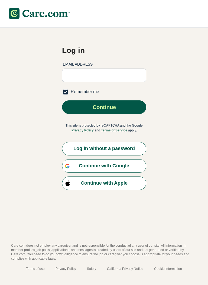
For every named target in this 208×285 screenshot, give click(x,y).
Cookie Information (168, 269)
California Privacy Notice (125, 269)
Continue (104, 107)
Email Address (78, 64)
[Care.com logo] (39, 13)
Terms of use (35, 269)
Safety (91, 269)
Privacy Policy (83, 130)
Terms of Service (114, 130)
